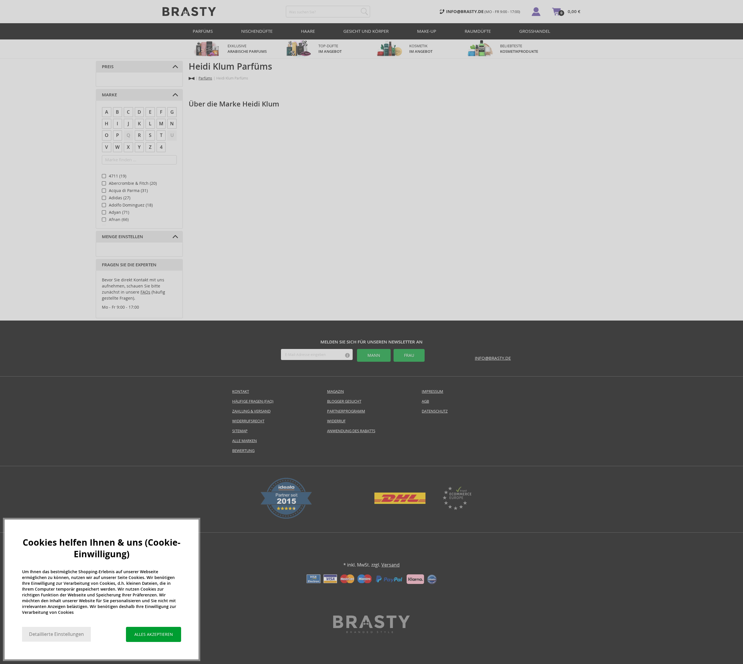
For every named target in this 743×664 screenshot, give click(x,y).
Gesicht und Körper (366, 31)
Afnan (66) (119, 219)
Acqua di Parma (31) (128, 190)
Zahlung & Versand (251, 411)
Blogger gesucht (344, 401)
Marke (109, 95)
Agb (425, 401)
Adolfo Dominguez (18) (131, 205)
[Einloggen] (536, 11)
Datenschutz (435, 411)
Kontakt (240, 391)
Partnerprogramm (346, 411)
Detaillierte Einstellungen (56, 634)
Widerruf (336, 421)
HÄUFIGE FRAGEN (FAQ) (252, 401)
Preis (107, 67)
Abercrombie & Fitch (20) (133, 183)
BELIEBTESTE (519, 49)
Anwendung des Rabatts (351, 430)
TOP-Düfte (330, 49)
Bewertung (243, 450)
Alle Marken (244, 440)
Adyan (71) (119, 212)
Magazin (335, 391)
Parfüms (203, 31)
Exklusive (247, 49)
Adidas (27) (119, 197)
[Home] (191, 78)
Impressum (432, 391)
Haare (308, 31)
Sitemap (240, 430)
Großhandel (534, 31)
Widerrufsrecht (248, 421)
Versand (390, 565)
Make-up (426, 31)
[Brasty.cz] (371, 631)
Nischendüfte (257, 31)
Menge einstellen (122, 237)
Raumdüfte (478, 31)
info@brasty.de (493, 358)
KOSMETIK (420, 49)
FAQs (145, 292)
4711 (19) (117, 176)
